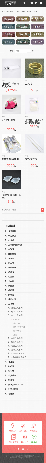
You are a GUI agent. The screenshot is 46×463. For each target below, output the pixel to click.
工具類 (17, 11)
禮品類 (11, 361)
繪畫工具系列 (17, 338)
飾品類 (11, 262)
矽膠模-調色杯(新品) (11, 196)
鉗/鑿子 (16, 319)
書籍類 (11, 393)
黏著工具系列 (17, 341)
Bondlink (32, 457)
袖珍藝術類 (13, 389)
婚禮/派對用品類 (15, 384)
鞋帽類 (11, 366)
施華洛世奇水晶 (15, 244)
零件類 (11, 258)
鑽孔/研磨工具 (19, 327)
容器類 (11, 379)
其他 (35, 11)
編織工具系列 (17, 307)
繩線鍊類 (12, 253)
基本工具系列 (27, 11)
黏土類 (11, 276)
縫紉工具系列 (17, 349)
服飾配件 (12, 267)
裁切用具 (17, 323)
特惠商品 (12, 235)
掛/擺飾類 (12, 375)
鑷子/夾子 (17, 331)
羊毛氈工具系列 (18, 353)
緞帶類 (11, 294)
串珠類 (11, 249)
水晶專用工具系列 (18, 357)
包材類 (11, 281)
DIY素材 (10, 11)
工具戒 (28, 83)
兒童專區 (12, 231)
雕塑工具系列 (17, 345)
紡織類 (11, 271)
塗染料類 (12, 299)
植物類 (11, 290)
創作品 (11, 240)
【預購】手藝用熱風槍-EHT (10, 85)
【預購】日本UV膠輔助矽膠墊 (34, 121)
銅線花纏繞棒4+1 (11, 159)
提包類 (11, 370)
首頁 (3, 11)
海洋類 (11, 285)
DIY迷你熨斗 (8, 119)
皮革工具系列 (17, 311)
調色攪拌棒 (31, 159)
